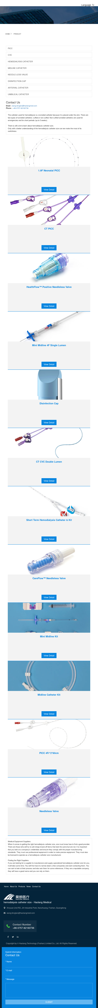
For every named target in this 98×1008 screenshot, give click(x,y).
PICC (10, 48)
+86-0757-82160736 (20, 108)
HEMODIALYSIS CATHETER (20, 61)
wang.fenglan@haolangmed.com (24, 105)
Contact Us (36, 886)
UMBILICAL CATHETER (18, 94)
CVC (10, 54)
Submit (49, 1002)
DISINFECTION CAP (17, 81)
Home (7, 34)
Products (22, 886)
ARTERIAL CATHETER (18, 87)
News (29, 886)
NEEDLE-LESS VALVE (18, 74)
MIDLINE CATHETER (17, 68)
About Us (13, 886)
